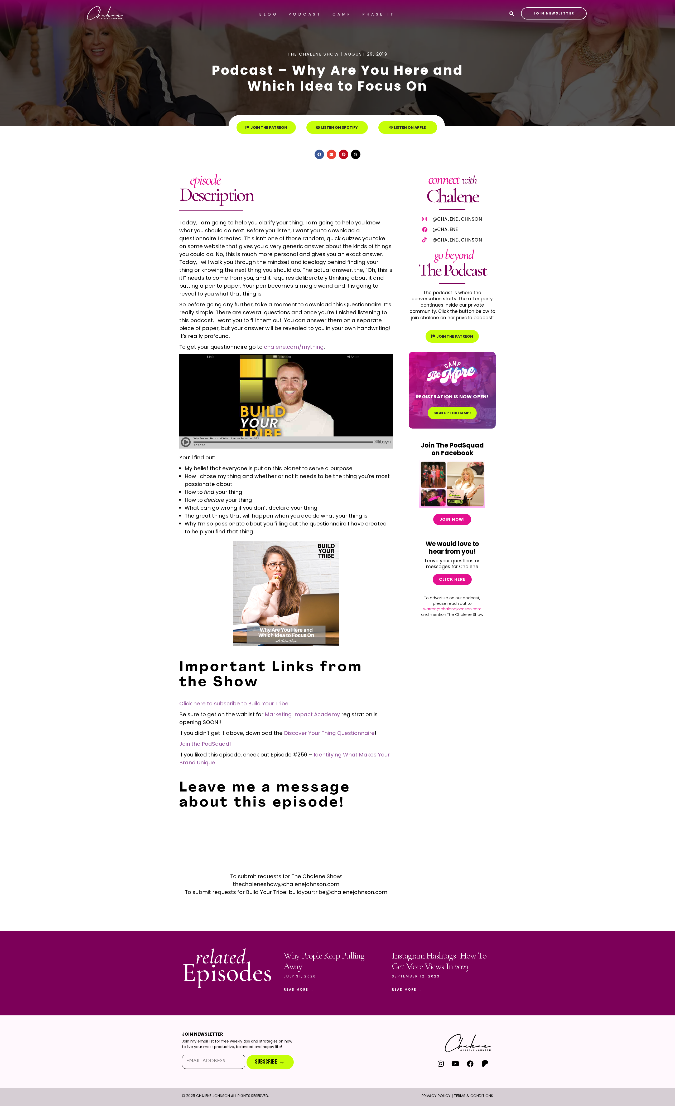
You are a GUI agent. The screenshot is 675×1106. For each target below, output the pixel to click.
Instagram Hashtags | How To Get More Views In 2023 (439, 961)
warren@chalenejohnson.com (452, 609)
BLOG (268, 14)
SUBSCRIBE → (270, 1061)
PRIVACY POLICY (436, 1095)
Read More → (299, 989)
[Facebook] (470, 1063)
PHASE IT (379, 14)
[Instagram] (441, 1063)
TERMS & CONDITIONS (473, 1095)
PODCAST (305, 14)
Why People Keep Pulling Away (324, 961)
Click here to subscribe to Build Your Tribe (233, 703)
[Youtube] (455, 1063)
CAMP (342, 14)
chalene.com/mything (294, 347)
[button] (319, 154)
